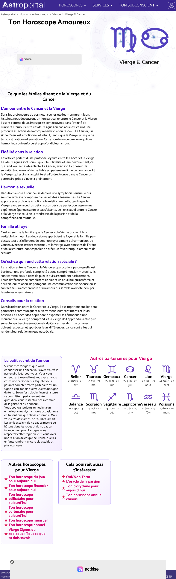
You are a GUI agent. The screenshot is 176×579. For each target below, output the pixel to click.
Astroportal (8, 14)
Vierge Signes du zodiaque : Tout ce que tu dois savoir (27, 533)
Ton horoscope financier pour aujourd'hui (28, 487)
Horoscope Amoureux (34, 14)
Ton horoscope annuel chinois (84, 497)
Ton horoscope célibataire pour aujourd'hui (21, 498)
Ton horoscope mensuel (28, 520)
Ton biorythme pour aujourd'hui (82, 488)
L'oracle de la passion (83, 481)
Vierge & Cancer (75, 14)
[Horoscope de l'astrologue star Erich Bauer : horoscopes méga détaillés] (23, 5)
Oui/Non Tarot (78, 476)
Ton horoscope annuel (27, 525)
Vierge (56, 14)
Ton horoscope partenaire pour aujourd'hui (21, 511)
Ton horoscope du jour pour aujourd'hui (27, 478)
